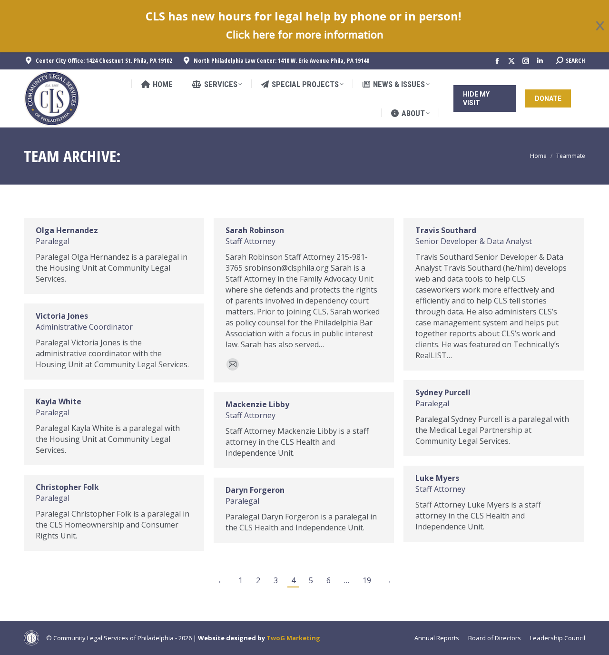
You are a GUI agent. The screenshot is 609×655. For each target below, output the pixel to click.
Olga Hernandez (67, 230)
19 (367, 580)
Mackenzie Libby (257, 404)
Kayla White (58, 401)
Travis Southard (445, 230)
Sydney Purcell (443, 392)
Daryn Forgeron (255, 490)
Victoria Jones (62, 316)
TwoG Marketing (293, 638)
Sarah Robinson (255, 230)
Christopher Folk (67, 487)
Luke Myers (437, 478)
